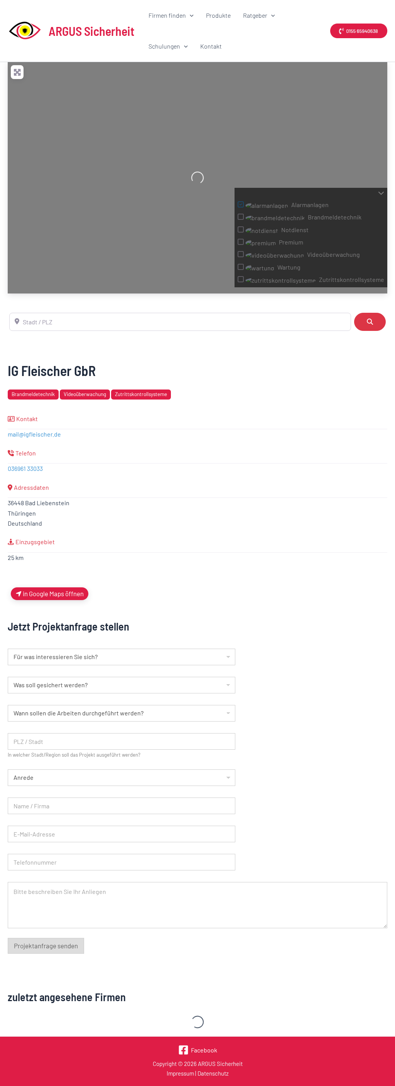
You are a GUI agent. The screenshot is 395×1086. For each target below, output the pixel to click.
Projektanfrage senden (46, 945)
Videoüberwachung (85, 394)
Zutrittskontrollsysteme (141, 394)
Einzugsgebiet (35, 541)
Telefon (25, 453)
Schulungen (164, 46)
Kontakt (211, 46)
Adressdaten (31, 487)
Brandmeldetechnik (33, 394)
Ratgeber (255, 15)
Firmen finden (167, 15)
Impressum (180, 1073)
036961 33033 (25, 468)
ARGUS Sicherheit (92, 31)
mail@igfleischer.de (34, 434)
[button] (190, 15)
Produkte (218, 15)
